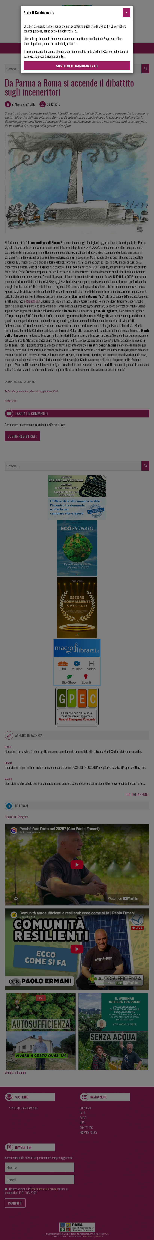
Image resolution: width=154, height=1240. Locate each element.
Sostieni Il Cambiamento (77, 65)
